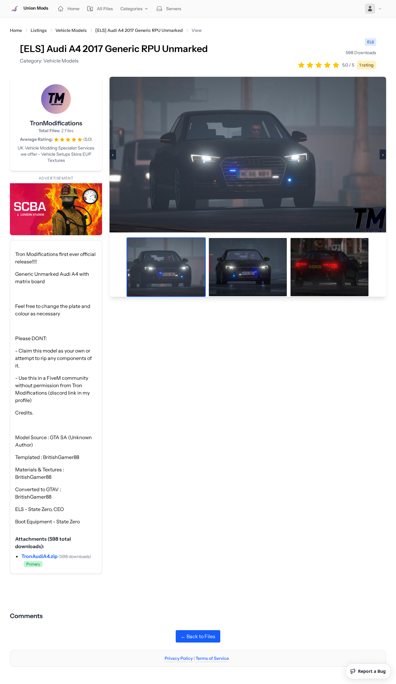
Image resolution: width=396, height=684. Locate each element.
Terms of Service (212, 658)
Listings (39, 30)
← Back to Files (198, 636)
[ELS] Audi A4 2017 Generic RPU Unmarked (139, 30)
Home (16, 30)
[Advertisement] (198, 588)
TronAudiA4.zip (39, 556)
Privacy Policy (179, 658)
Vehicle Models (71, 30)
